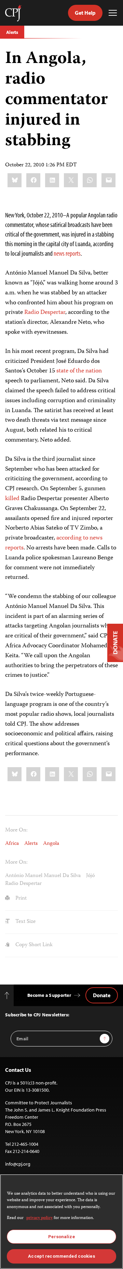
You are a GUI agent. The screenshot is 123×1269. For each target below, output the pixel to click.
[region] (61, 1221)
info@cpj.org (17, 1164)
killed (12, 499)
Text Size (25, 921)
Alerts (12, 32)
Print (20, 898)
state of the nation (79, 371)
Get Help (85, 12)
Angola (51, 843)
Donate (101, 995)
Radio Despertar (44, 312)
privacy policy (39, 1218)
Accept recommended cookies (61, 1256)
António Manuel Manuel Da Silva (43, 876)
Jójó (90, 876)
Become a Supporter (49, 995)
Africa (12, 843)
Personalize (61, 1236)
